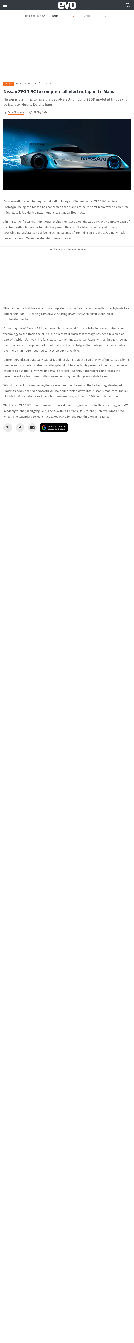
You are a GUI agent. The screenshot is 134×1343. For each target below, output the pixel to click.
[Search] (128, 5)
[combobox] (50, 16)
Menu (5, 5)
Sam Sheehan (16, 112)
